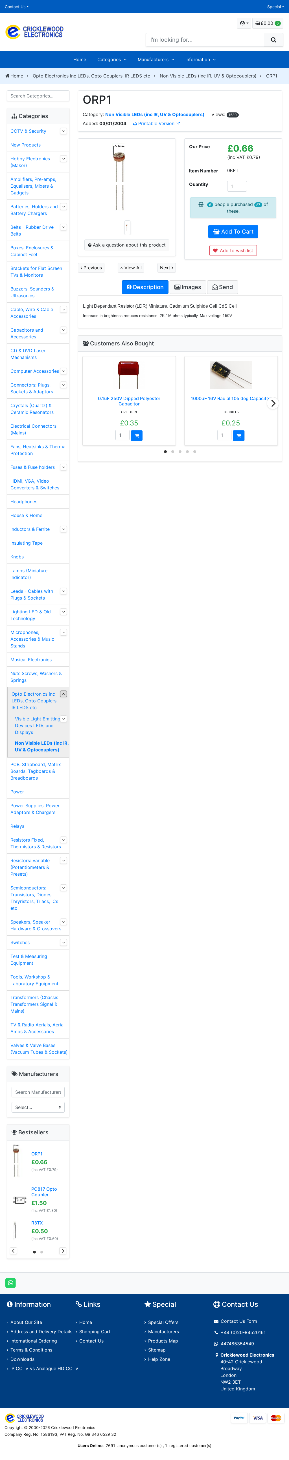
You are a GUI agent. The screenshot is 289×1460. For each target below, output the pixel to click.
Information (197, 59)
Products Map (163, 1341)
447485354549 (237, 1343)
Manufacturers (153, 59)
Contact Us (15, 6)
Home (79, 59)
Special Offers (163, 1322)
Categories (109, 59)
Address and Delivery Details (41, 1331)
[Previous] (13, 1250)
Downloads (22, 1359)
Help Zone (159, 1359)
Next (166, 267)
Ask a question (128, 245)
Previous (92, 267)
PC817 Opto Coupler (44, 1191)
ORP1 (37, 1154)
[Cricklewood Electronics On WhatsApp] (11, 1283)
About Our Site (26, 1322)
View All (132, 267)
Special (274, 6)
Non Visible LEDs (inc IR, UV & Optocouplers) (208, 76)
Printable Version (156, 123)
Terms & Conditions (31, 1350)
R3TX (37, 1223)
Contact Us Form (238, 1321)
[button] (244, 23)
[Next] (273, 403)
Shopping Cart (95, 1331)
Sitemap (157, 1350)
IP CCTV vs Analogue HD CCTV (44, 1368)
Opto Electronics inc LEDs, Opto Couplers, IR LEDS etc (91, 76)
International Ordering (33, 1341)
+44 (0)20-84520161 (243, 1332)
